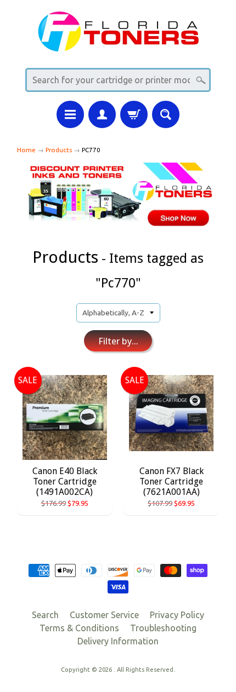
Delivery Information (118, 641)
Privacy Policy (177, 615)
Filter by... (118, 341)
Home (26, 149)
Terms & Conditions (79, 628)
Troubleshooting (163, 628)
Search (45, 615)
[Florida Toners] (118, 44)
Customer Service (104, 615)
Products (59, 149)
